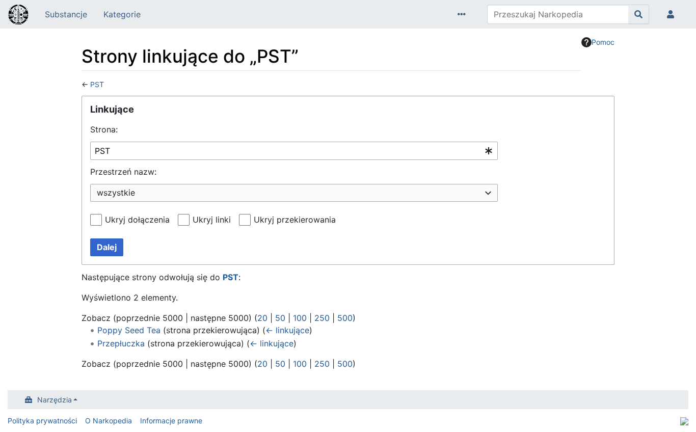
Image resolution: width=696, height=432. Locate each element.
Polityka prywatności (42, 420)
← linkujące (287, 330)
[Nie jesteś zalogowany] (672, 14)
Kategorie (122, 14)
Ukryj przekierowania (295, 219)
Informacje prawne (171, 420)
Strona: (104, 129)
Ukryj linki (212, 219)
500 (345, 318)
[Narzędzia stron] (464, 14)
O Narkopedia (108, 420)
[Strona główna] (18, 15)
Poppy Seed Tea (128, 330)
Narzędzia (54, 399)
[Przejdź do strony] (638, 14)
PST (97, 84)
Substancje (66, 14)
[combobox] (294, 151)
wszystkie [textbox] (116, 192)
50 (280, 318)
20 (262, 318)
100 (300, 318)
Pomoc (603, 42)
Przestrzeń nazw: (123, 172)
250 (322, 318)
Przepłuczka (121, 343)
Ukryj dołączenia (137, 219)
